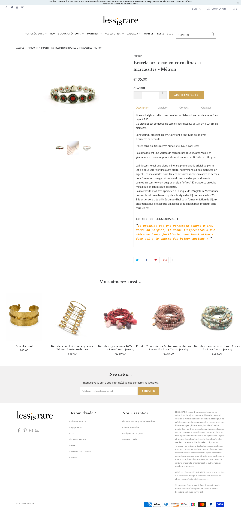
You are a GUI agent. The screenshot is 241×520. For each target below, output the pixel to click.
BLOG (170, 33)
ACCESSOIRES (113, 33)
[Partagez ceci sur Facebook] (146, 260)
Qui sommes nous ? (78, 421)
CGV (71, 433)
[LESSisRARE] (120, 20)
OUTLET (148, 33)
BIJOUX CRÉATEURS (70, 33)
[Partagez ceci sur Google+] (165, 260)
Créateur (206, 107)
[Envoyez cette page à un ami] (174, 260)
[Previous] (22, 95)
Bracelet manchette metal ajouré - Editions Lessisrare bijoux (72, 317)
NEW (53, 33)
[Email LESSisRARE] (22, 7)
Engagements (75, 427)
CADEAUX (132, 33)
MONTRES (93, 33)
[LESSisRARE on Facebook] (5, 7)
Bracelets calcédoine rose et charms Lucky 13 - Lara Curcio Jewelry (169, 317)
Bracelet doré (24, 317)
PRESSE (160, 33)
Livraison (163, 107)
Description (142, 107)
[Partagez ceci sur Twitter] (137, 260)
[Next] (124, 95)
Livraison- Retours (77, 439)
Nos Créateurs (34, 33)
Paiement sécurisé (130, 427)
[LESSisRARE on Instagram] (17, 7)
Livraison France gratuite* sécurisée (138, 421)
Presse (72, 445)
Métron (138, 55)
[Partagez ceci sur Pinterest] (155, 260)
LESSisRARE (30, 503)
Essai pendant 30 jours (132, 433)
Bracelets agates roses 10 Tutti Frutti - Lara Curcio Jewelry (120, 317)
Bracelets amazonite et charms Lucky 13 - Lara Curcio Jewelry (217, 317)
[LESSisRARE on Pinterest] (11, 7)
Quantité (139, 88)
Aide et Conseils (129, 439)
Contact (183, 107)
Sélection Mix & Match (80, 451)
